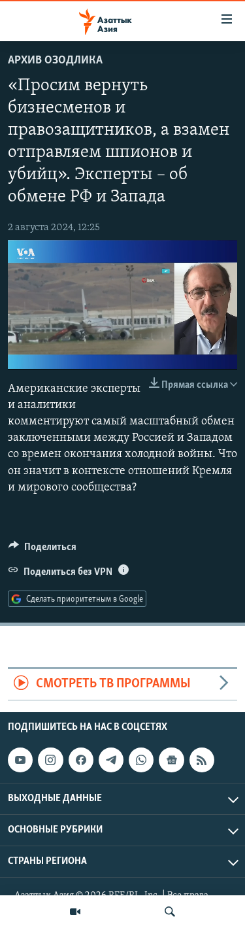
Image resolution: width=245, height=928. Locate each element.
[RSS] (201, 760)
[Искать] (169, 911)
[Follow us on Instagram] (50, 760)
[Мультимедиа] (75, 911)
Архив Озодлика (55, 61)
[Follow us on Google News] (171, 760)
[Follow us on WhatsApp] (141, 760)
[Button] (42, 550)
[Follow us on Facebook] (81, 760)
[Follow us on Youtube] (20, 760)
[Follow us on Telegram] (111, 760)
